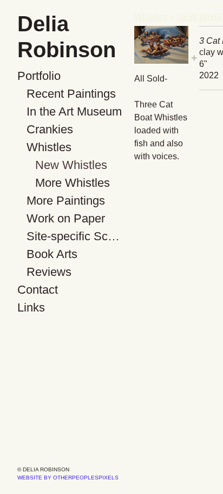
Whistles (49, 147)
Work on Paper (66, 218)
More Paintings (66, 200)
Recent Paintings (71, 93)
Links (31, 307)
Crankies (50, 129)
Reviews (49, 272)
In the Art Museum (74, 111)
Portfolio (39, 76)
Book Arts (52, 254)
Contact (37, 289)
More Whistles (72, 183)
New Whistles (71, 165)
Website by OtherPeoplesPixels (68, 478)
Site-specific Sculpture (76, 236)
